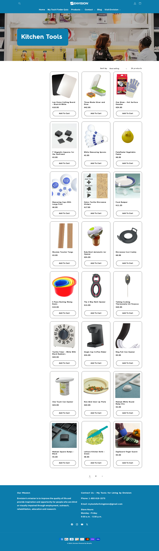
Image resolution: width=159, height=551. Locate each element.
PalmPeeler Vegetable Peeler (125, 153)
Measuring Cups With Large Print (61, 203)
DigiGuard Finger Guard (126, 452)
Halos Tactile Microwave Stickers (95, 203)
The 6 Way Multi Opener (95, 302)
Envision (75, 543)
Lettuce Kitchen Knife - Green (94, 453)
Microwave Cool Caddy (126, 252)
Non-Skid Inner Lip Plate (95, 402)
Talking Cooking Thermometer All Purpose (127, 303)
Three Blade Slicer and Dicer (94, 103)
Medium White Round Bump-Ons (125, 403)
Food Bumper (122, 202)
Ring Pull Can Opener (125, 352)
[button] (19, 3)
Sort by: (103, 68)
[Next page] (102, 476)
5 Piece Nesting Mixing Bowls (62, 303)
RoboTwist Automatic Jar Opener (95, 253)
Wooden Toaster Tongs (62, 252)
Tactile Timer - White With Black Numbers (64, 353)
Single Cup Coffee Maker (95, 352)
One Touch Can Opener (62, 402)
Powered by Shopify (85, 543)
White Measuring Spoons (95, 152)
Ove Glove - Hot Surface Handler (127, 103)
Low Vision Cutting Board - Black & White (63, 103)
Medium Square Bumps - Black (63, 453)
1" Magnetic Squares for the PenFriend (63, 153)
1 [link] (89, 476)
